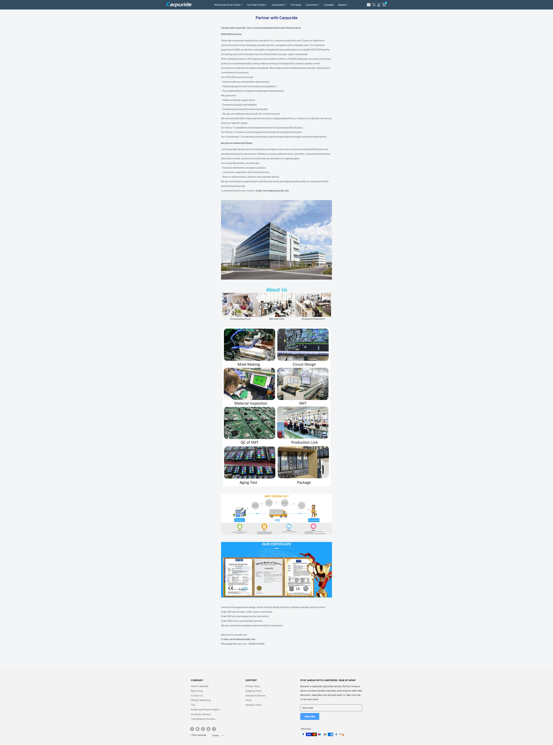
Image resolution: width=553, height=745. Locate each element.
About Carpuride (200, 686)
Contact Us (197, 695)
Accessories (278, 4)
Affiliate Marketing (201, 700)
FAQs (248, 700)
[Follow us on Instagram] (203, 729)
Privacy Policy (253, 686)
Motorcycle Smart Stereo (227, 4)
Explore (342, 4)
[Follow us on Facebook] (192, 729)
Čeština (215, 735)
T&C (193, 704)
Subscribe (310, 716)
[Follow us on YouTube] (198, 729)
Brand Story (197, 690)
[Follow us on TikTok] (214, 729)
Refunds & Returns (256, 695)
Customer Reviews (201, 714)
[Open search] (374, 4)
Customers (311, 4)
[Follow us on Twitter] (209, 729)
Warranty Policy (254, 704)
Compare (329, 4)
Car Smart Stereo (256, 4)
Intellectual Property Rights (205, 709)
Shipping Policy (254, 690)
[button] (384, 4)
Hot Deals (296, 4)
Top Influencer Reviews (203, 718)
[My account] (378, 4)
